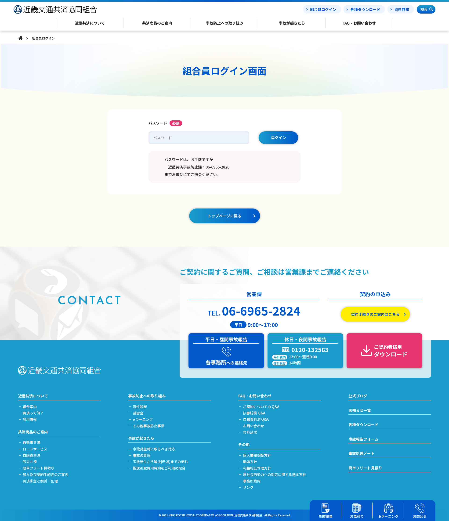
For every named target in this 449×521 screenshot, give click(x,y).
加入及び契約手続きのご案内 (45, 474)
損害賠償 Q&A (254, 412)
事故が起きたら (141, 438)
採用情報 (30, 419)
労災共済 (30, 461)
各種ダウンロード (365, 9)
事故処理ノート (361, 453)
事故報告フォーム (363, 439)
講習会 (138, 412)
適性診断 (140, 406)
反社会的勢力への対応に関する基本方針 (274, 474)
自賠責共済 (31, 455)
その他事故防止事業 (148, 425)
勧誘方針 (250, 461)
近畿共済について (33, 396)
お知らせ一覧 (359, 410)
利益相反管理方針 (257, 468)
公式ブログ (357, 396)
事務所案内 (252, 480)
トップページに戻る (224, 216)
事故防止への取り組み (147, 396)
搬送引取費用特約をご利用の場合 (159, 468)
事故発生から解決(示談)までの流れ (160, 461)
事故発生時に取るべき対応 (154, 448)
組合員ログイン (323, 9)
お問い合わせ (253, 425)
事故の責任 (141, 455)
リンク (248, 487)
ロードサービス (35, 448)
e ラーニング (143, 419)
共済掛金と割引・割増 (40, 480)
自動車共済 (31, 442)
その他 (244, 444)
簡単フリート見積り (38, 468)
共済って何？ (33, 412)
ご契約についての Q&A (261, 406)
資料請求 (401, 9)
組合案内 (30, 406)
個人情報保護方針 (257, 455)
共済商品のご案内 (33, 432)
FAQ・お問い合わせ (255, 396)
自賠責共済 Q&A (256, 419)
